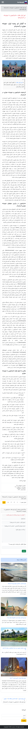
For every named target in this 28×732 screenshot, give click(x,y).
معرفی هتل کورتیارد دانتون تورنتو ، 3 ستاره (18, 678)
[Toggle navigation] (3, 2)
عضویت (23, 720)
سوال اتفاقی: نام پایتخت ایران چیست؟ (17, 544)
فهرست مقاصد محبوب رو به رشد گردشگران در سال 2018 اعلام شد (14, 648)
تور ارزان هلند (19, 82)
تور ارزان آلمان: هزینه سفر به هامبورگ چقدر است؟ (16, 617)
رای (4, 502)
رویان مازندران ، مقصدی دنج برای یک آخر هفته (17, 583)
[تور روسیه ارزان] (22, 2)
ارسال (24, 551)
